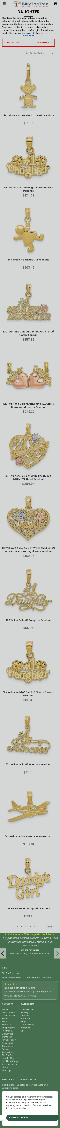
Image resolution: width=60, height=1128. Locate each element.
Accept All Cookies (18, 1117)
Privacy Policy (19, 1108)
